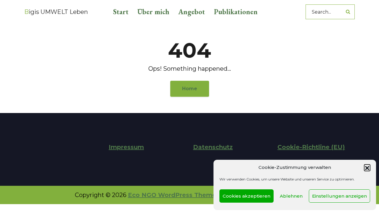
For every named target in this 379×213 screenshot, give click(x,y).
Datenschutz (213, 147)
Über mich (153, 11)
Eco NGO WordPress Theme (172, 195)
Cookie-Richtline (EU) (311, 147)
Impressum (126, 147)
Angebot (191, 11)
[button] (367, 167)
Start (121, 11)
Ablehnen (291, 196)
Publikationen (236, 11)
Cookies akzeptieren (246, 196)
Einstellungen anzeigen (339, 196)
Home (189, 88)
